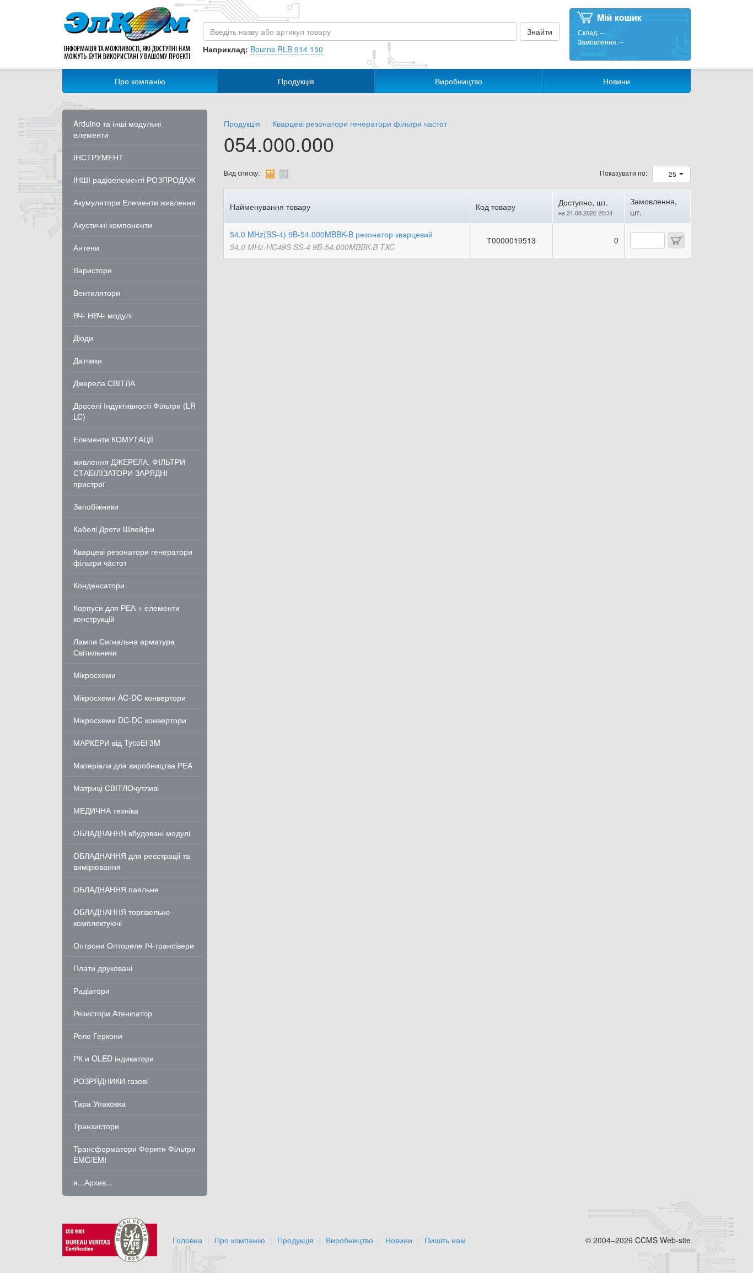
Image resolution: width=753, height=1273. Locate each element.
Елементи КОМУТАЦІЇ (113, 439)
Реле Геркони (97, 1035)
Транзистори (96, 1125)
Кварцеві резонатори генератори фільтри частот (132, 557)
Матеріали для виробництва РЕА (132, 765)
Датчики (87, 360)
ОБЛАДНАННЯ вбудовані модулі (131, 832)
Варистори (92, 269)
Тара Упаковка (99, 1103)
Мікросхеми (94, 674)
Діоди (83, 337)
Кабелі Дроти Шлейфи (113, 528)
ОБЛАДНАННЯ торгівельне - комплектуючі (124, 917)
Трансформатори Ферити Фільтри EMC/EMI (134, 1154)
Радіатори (91, 990)
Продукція (296, 80)
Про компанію (140, 80)
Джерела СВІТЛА (104, 382)
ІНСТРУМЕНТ (98, 156)
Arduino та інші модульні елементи (117, 129)
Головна (187, 1239)
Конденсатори (99, 585)
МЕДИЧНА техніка (105, 810)
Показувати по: (623, 172)
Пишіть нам (445, 1239)
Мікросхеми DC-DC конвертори (129, 719)
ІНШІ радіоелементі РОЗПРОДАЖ (134, 179)
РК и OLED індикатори (113, 1058)
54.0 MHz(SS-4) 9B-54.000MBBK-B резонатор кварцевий (331, 234)
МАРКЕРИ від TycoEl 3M (116, 742)
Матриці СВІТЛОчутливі (116, 787)
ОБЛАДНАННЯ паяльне (116, 889)
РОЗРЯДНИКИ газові (110, 1080)
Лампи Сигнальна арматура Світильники (124, 647)
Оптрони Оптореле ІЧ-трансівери (133, 945)
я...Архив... (92, 1182)
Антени (86, 247)
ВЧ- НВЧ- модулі (102, 315)
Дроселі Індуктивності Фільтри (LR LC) (134, 411)
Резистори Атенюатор (112, 1013)
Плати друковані (102, 967)
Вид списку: (242, 172)
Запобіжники (96, 506)
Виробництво (458, 80)
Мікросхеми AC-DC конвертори (129, 697)
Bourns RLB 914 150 (286, 49)
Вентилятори (96, 292)
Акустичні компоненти (112, 224)
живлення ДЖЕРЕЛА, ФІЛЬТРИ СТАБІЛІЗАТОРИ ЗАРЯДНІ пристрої (129, 472)
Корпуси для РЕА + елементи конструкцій (126, 613)
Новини (616, 80)
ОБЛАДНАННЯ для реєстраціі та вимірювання (131, 861)
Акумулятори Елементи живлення (134, 202)
